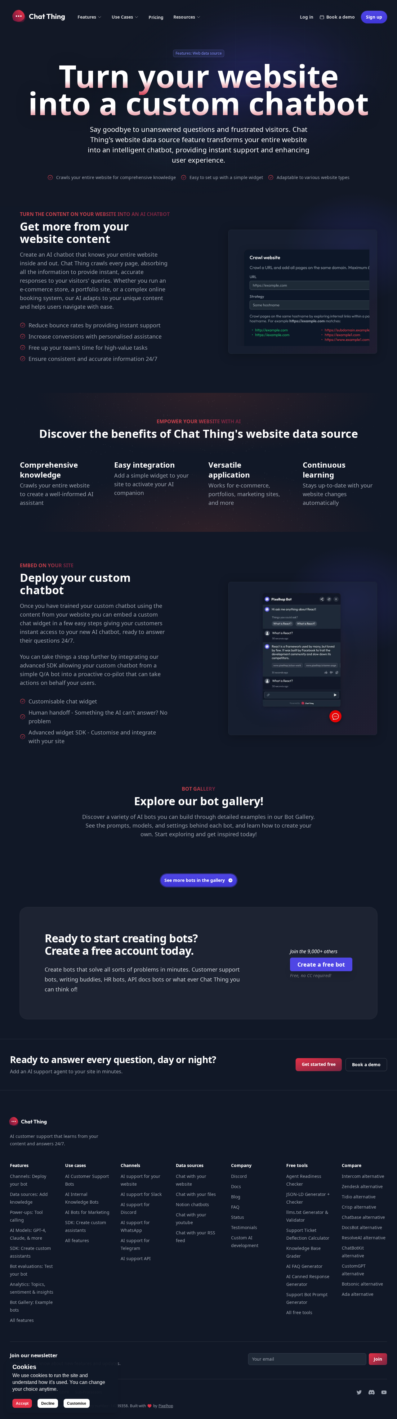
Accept (22, 1403)
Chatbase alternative (363, 1217)
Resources (184, 17)
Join (378, 1359)
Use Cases (122, 17)
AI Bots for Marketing (87, 1212)
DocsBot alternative (362, 1227)
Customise (76, 1403)
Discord (239, 1176)
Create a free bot (321, 964)
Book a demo (340, 17)
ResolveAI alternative (364, 1238)
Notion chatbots (192, 1204)
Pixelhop (165, 1405)
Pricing (156, 17)
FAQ (235, 1207)
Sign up (374, 17)
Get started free (319, 1064)
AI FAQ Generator (304, 1266)
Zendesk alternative (362, 1186)
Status (237, 1217)
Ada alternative (357, 1294)
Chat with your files (196, 1194)
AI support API (136, 1258)
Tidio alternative (359, 1197)
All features (22, 1320)
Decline (48, 1403)
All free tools (299, 1312)
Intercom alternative (363, 1176)
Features (87, 17)
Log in (306, 17)
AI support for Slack (141, 1194)
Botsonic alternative (362, 1284)
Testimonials (244, 1227)
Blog (235, 1197)
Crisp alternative (359, 1207)
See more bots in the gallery (194, 880)
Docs (236, 1186)
